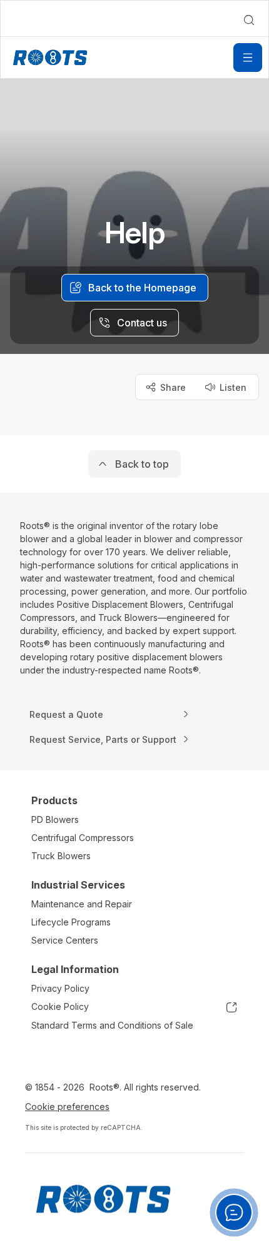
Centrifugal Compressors (82, 837)
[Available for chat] (233, 1212)
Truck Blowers (61, 855)
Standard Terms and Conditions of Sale (112, 1025)
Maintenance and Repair (81, 904)
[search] (249, 20)
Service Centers (64, 940)
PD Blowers (55, 819)
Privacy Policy (60, 988)
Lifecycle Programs (71, 922)
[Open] (247, 57)
